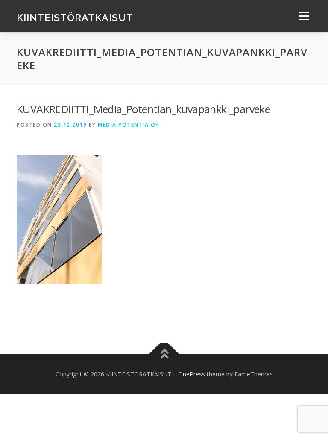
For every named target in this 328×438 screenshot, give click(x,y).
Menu (303, 16)
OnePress (191, 374)
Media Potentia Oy (128, 124)
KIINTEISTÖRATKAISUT (75, 17)
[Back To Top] (164, 354)
